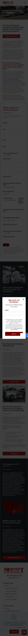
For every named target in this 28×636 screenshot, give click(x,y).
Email (6, 310)
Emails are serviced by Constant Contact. (17, 329)
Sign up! (14, 334)
